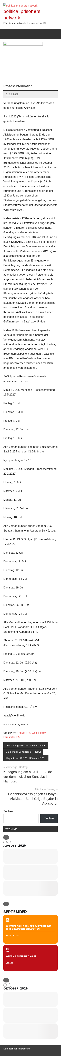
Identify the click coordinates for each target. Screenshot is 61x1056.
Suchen (8, 811)
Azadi (22, 732)
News (38, 751)
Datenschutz (10, 1048)
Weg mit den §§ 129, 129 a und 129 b (26, 758)
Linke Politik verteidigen (18, 751)
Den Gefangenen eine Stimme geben (26, 745)
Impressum (24, 1048)
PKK (28, 732)
